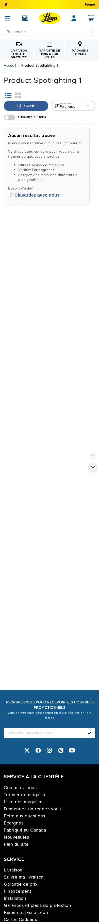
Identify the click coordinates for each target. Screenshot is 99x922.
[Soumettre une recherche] (91, 32)
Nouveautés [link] (16, 837)
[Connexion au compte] (74, 18)
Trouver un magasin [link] (24, 794)
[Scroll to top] (92, 455)
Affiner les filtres (24, 103)
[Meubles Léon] (49, 18)
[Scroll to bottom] (92, 467)
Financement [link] (17, 891)
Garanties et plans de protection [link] (37, 905)
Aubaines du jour (32, 117)
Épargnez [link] (14, 823)
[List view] (8, 95)
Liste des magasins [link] (23, 801)
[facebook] (38, 750)
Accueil (10, 65)
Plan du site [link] (16, 844)
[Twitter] (27, 750)
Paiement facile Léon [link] (26, 912)
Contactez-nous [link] (20, 787)
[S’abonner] (89, 733)
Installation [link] (15, 898)
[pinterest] (61, 750)
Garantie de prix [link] (21, 884)
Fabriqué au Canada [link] (25, 830)
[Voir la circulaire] (25, 18)
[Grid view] (18, 95)
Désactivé (9, 117)
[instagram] (49, 750)
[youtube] (72, 750)
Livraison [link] (13, 870)
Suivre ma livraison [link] (24, 877)
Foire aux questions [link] (24, 816)
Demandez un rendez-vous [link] (32, 809)
